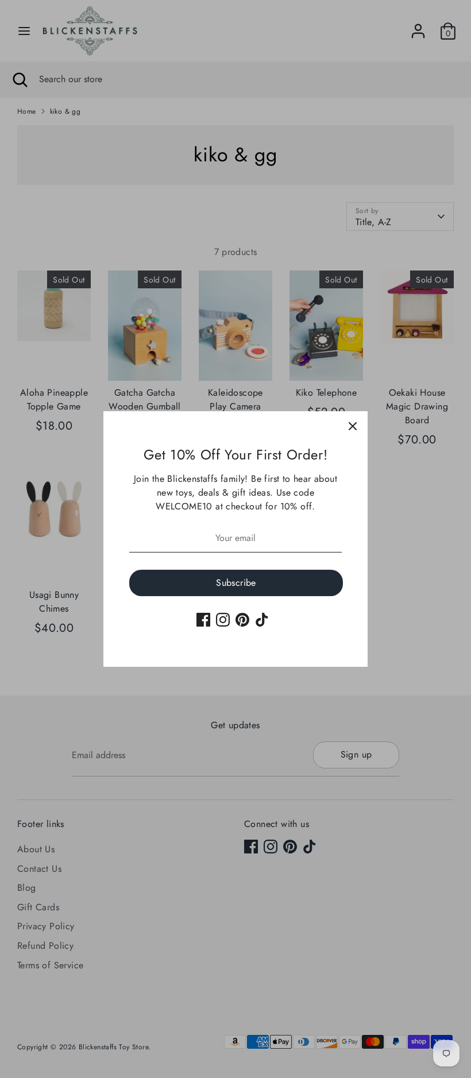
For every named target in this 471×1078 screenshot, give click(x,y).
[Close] (352, 426)
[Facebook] (203, 620)
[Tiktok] (262, 620)
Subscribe (236, 582)
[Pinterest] (242, 620)
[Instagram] (223, 620)
